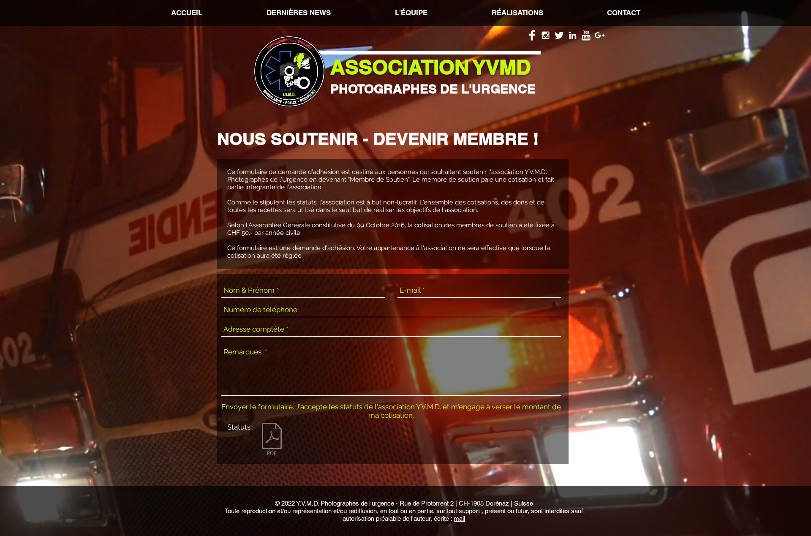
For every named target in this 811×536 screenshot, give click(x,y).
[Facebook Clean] (532, 35)
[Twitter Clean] (559, 35)
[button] (517, 12)
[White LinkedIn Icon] (572, 35)
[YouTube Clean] (586, 35)
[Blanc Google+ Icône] (599, 35)
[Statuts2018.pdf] (272, 440)
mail (459, 518)
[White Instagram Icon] (545, 35)
